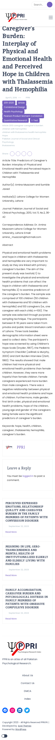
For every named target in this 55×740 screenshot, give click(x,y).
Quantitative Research (15, 120)
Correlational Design (14, 107)
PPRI (28, 97)
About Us (27, 675)
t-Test (34, 120)
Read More (11, 532)
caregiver (19, 125)
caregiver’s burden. (34, 125)
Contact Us (27, 683)
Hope (5, 135)
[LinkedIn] (19, 710)
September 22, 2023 (19, 526)
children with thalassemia (15, 132)
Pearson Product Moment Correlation (23, 116)
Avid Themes (24, 725)
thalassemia (8, 145)
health (31, 132)
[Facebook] (5, 710)
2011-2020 (9, 102)
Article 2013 (7, 125)
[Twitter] (27, 710)
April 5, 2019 (11, 97)
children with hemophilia (14, 129)
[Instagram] (12, 710)
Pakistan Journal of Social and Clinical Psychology (21, 140)
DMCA (27, 691)
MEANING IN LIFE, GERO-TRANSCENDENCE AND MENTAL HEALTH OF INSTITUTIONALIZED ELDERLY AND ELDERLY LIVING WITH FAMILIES (27, 555)
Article (21, 102)
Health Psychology (13, 111)
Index (27, 699)
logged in (27, 476)
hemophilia (40, 132)
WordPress (20, 729)
